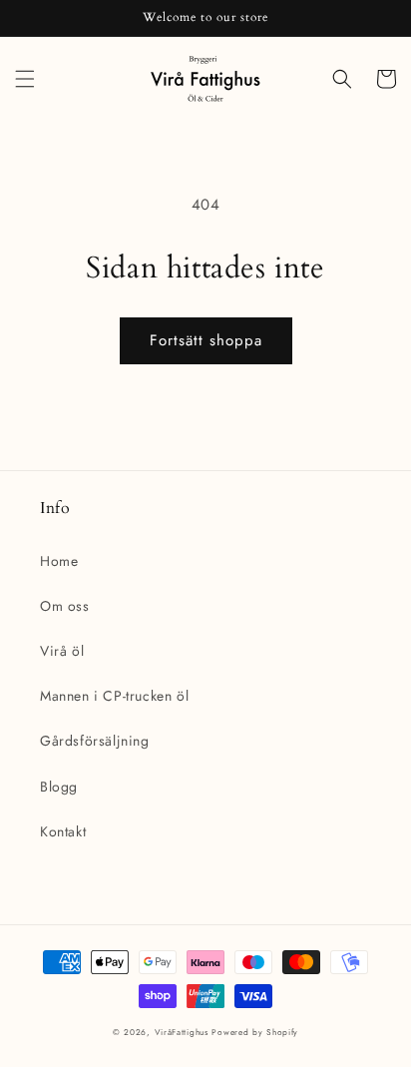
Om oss (65, 606)
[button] (25, 79)
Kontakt (63, 831)
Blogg (59, 787)
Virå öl (62, 651)
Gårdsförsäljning (95, 741)
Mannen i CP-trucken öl (114, 696)
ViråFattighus (181, 1032)
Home (59, 561)
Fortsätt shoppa (206, 340)
